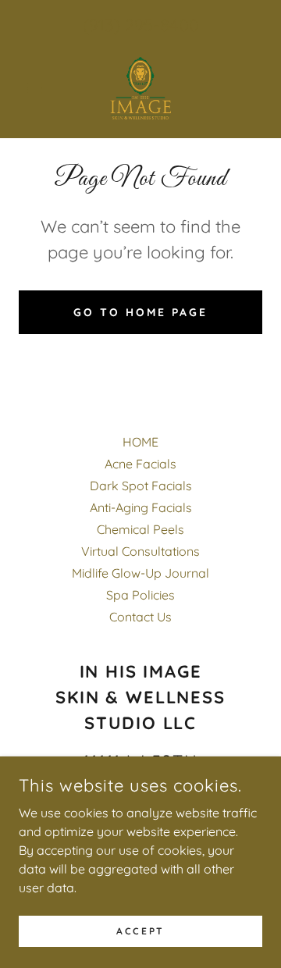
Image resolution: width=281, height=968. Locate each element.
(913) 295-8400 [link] (141, 25)
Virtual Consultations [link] (140, 551)
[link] (141, 88)
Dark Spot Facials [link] (141, 485)
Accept (140, 931)
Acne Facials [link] (140, 464)
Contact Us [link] (140, 617)
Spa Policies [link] (140, 595)
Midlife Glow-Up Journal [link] (140, 573)
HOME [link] (140, 442)
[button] (37, 88)
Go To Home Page (140, 312)
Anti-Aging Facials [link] (141, 507)
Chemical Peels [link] (140, 529)
